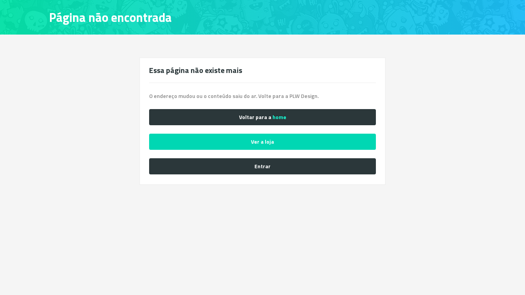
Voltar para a (262, 117)
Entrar (262, 166)
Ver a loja (262, 142)
